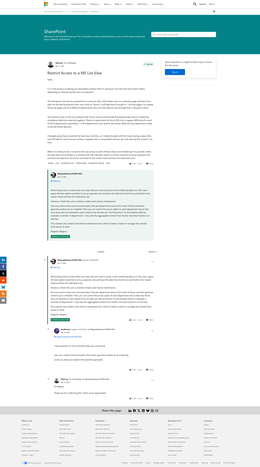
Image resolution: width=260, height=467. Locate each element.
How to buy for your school (104, 442)
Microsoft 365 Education (103, 438)
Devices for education (102, 429)
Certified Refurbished (66, 446)
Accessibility (208, 451)
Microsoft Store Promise (67, 451)
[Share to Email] (156, 410)
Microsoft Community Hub (53, 11)
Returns (62, 438)
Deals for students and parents (105, 451)
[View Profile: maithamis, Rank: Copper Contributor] (56, 331)
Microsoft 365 (134, 438)
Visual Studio (172, 455)
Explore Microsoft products (30, 451)
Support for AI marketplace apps (178, 438)
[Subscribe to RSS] (152, 410)
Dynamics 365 (134, 433)
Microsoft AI (134, 425)
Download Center (65, 429)
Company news (209, 433)
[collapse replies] (45, 259)
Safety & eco (194, 463)
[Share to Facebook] (134, 410)
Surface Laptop (26, 429)
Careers (206, 425)
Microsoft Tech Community (176, 442)
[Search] (194, 4)
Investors (207, 442)
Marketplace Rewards (175, 451)
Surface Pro (25, 425)
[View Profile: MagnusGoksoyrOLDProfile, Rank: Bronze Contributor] (53, 261)
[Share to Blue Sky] (147, 410)
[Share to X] (138, 410)
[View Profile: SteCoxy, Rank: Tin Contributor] (50, 64)
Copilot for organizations (30, 438)
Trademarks (183, 463)
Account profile (64, 425)
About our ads (215, 463)
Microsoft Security (136, 429)
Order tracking (64, 442)
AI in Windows (26, 446)
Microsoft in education (102, 425)
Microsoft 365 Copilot (137, 451)
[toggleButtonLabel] (214, 11)
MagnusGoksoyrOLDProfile (70, 173)
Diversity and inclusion (211, 446)
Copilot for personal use (29, 442)
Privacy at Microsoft (210, 438)
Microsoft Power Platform (138, 442)
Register (202, 4)
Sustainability (208, 455)
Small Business (135, 455)
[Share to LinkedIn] (130, 410)
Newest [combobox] (153, 251)
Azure (170, 425)
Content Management (80, 11)
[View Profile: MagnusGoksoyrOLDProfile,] (53, 175)
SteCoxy (59, 63)
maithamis (65, 329)
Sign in (175, 72)
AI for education (100, 455)
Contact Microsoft (136, 463)
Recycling (205, 463)
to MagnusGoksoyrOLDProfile (101, 329)
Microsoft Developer (174, 429)
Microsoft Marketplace (175, 446)
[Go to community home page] (46, 4)
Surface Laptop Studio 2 (29, 433)
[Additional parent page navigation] (67, 11)
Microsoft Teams (135, 446)
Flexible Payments (65, 455)
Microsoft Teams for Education (105, 433)
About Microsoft (209, 429)
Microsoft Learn (173, 433)
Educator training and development (107, 446)
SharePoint (95, 11)
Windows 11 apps (27, 455)
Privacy (148, 463)
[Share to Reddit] (143, 410)
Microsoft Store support (67, 433)
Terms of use (172, 463)
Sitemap (124, 463)
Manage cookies (159, 463)
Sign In (212, 4)
